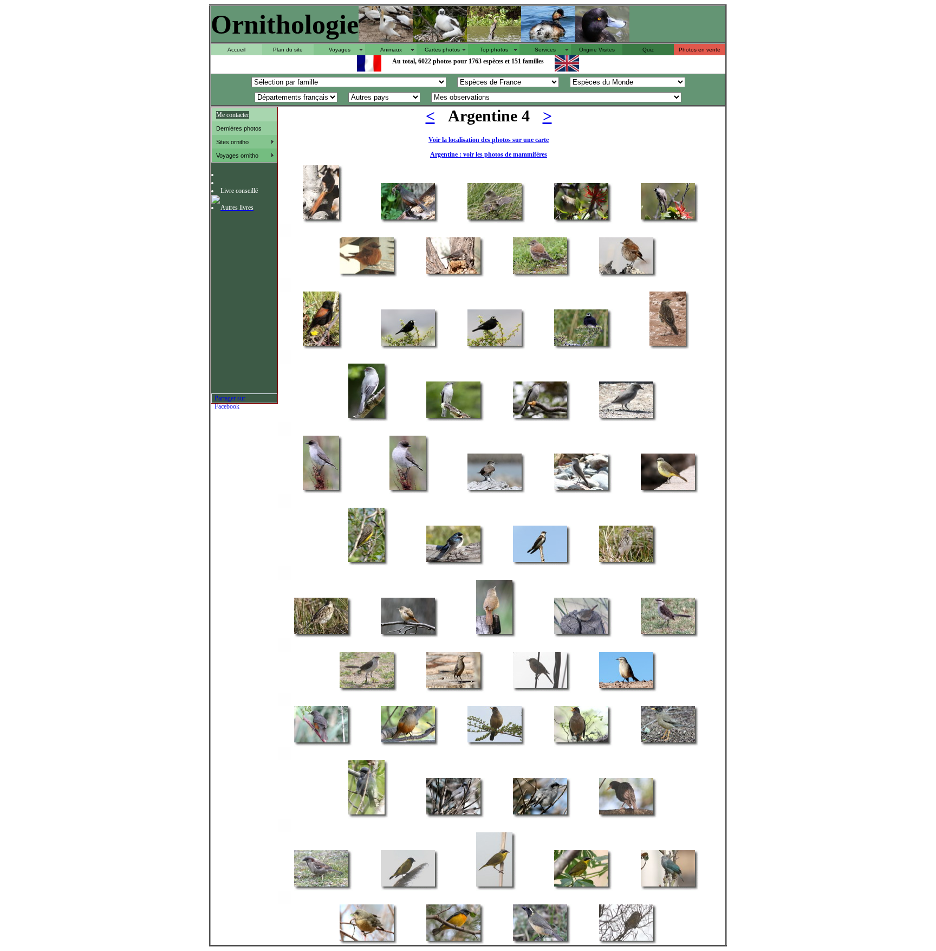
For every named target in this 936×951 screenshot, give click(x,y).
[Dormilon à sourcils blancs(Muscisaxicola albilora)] (494, 489)
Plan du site (288, 50)
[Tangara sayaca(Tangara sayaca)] (668, 885)
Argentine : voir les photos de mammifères (488, 154)
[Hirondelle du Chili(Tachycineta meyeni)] (453, 561)
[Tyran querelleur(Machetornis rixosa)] (668, 489)
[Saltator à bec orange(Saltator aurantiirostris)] (540, 940)
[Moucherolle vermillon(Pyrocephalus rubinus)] (453, 273)
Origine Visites (597, 50)
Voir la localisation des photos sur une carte (488, 140)
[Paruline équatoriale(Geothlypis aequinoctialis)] (494, 885)
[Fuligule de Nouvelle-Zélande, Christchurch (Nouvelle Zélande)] (602, 39)
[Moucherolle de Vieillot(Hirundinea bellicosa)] (367, 273)
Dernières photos (239, 128)
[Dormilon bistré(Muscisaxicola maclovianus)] (321, 489)
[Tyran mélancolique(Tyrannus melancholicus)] (366, 561)
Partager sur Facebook (229, 398)
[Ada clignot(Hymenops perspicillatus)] (408, 345)
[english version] (567, 68)
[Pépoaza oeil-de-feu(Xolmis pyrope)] (366, 417)
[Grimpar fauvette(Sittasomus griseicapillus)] (321, 218)
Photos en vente (699, 50)
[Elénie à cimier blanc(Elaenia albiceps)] (494, 218)
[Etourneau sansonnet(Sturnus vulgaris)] (626, 813)
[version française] (369, 68)
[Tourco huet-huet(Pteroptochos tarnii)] (408, 218)
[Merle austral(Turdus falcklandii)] (494, 741)
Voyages (339, 50)
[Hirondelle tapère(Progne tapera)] (540, 561)
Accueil (236, 50)
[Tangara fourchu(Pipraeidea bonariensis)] (367, 940)
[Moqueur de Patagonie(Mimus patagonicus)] (453, 687)
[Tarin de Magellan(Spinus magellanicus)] (408, 885)
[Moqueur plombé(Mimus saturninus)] (668, 633)
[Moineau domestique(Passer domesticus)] (321, 885)
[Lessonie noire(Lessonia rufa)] (540, 273)
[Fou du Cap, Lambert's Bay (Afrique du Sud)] (386, 39)
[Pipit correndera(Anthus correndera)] (626, 561)
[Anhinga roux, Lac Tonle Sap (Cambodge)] (494, 39)
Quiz (648, 50)
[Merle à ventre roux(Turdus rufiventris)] (321, 741)
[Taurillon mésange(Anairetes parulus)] (668, 218)
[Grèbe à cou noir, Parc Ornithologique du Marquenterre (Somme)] (548, 39)
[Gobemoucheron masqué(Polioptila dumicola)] (366, 813)
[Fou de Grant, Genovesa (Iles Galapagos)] (440, 39)
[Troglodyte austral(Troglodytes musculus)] (408, 633)
